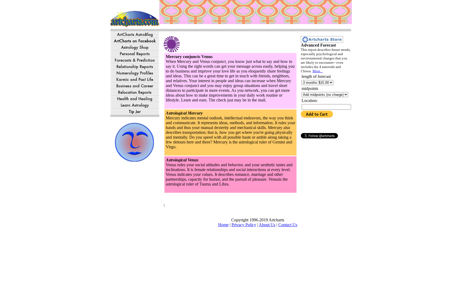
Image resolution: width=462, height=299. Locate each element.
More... (318, 71)
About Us (267, 224)
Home (223, 224)
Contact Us (287, 224)
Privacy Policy (244, 224)
